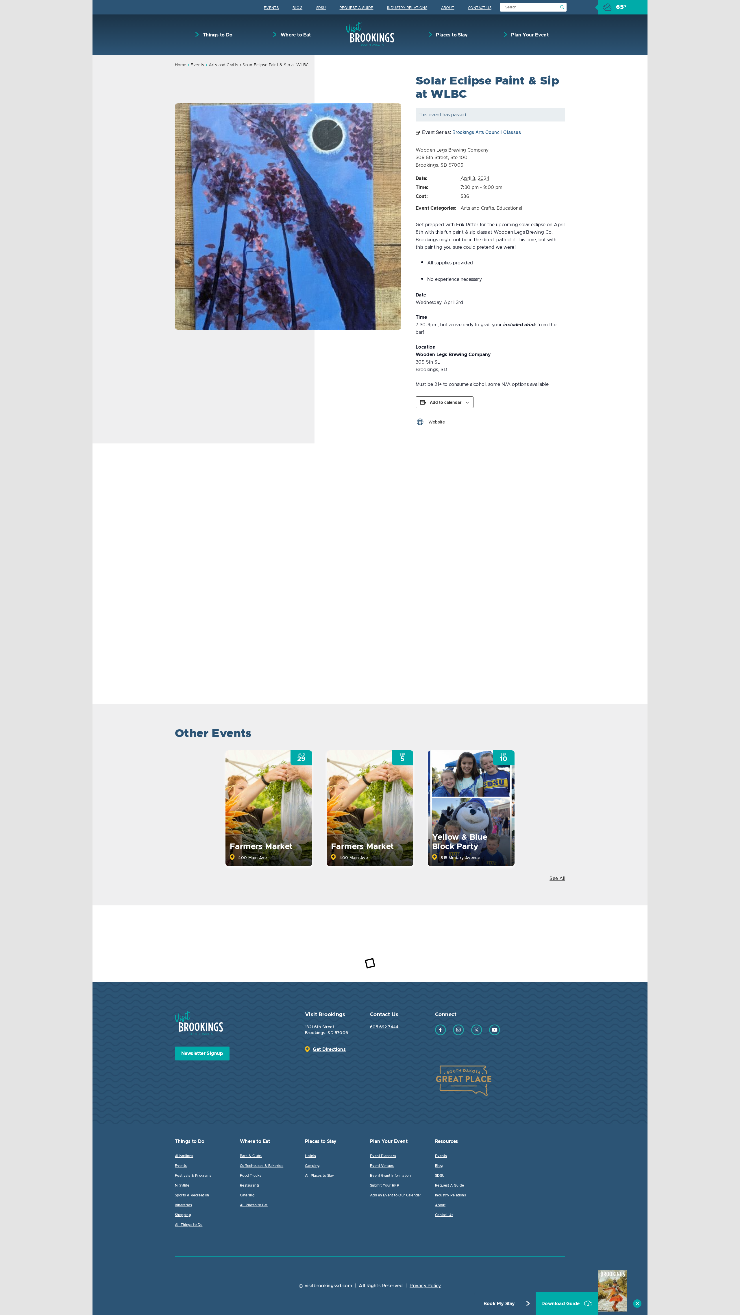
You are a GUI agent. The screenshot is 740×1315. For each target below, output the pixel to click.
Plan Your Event (529, 35)
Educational (509, 208)
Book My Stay (499, 1303)
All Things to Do (188, 1224)
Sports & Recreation (192, 1195)
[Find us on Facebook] (440, 1034)
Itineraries (183, 1205)
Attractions (184, 1156)
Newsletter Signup (202, 1053)
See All (557, 878)
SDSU (321, 8)
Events (271, 8)
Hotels (310, 1156)
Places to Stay (451, 35)
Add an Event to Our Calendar (395, 1195)
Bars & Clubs (251, 1156)
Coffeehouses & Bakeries (261, 1165)
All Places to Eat (254, 1205)
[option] (288, 216)
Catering (247, 1195)
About (447, 8)
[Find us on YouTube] (494, 1034)
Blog (298, 8)
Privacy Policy (425, 1285)
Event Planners (383, 1156)
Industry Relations (407, 8)
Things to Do (216, 35)
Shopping (183, 1215)
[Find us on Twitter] (476, 1034)
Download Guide (561, 1303)
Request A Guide (356, 8)
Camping (312, 1165)
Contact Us (479, 8)
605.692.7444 (384, 1027)
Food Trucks (250, 1175)
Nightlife (182, 1185)
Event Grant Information (390, 1175)
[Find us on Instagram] (458, 1034)
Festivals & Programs (193, 1175)
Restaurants (250, 1185)
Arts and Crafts (223, 65)
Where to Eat (295, 35)
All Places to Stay (319, 1175)
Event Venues (382, 1165)
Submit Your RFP (384, 1185)
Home (180, 65)
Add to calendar (445, 402)
